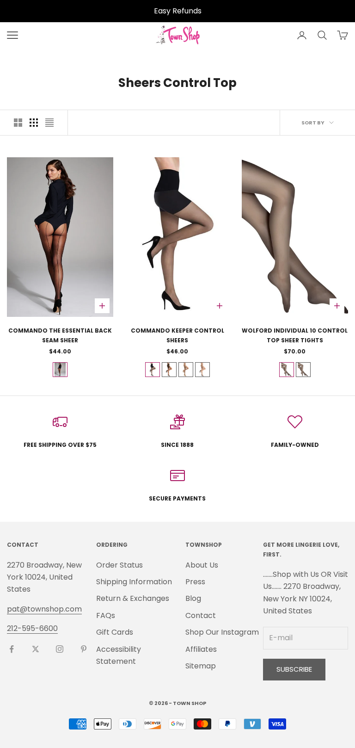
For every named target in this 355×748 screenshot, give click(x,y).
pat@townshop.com (44, 609)
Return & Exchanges (132, 598)
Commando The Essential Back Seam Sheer (60, 335)
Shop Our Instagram (222, 632)
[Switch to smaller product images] (34, 122)
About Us (201, 565)
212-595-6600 (32, 628)
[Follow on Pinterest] (83, 649)
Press (195, 581)
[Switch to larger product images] (18, 122)
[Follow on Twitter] (35, 649)
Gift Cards (114, 632)
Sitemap (200, 666)
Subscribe (294, 669)
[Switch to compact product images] (49, 122)
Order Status (119, 565)
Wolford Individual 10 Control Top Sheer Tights (295, 335)
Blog (193, 598)
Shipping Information (134, 581)
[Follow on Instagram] (59, 649)
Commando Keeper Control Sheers (177, 335)
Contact (200, 615)
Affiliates (201, 649)
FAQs (105, 615)
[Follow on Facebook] (11, 649)
